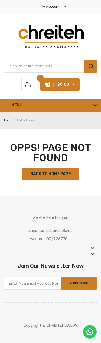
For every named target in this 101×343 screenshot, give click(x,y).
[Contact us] (90, 332)
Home (8, 120)
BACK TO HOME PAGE (50, 174)
